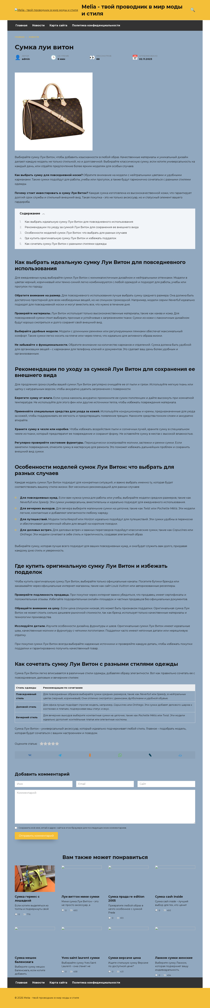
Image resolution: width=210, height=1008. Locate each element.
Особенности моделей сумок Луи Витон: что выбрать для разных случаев (76, 232)
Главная (21, 25)
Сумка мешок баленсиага (25, 960)
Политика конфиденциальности (96, 25)
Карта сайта (58, 25)
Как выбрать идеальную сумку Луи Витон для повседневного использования (79, 221)
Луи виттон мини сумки (80, 896)
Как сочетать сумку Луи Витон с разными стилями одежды (66, 243)
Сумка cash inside (169, 896)
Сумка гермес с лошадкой (27, 898)
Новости (38, 25)
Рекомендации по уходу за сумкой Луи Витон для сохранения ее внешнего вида (81, 227)
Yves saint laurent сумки (81, 957)
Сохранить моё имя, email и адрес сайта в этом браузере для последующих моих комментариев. (73, 828)
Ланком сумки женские (174, 957)
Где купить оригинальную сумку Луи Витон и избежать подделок (70, 238)
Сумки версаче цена (124, 957)
